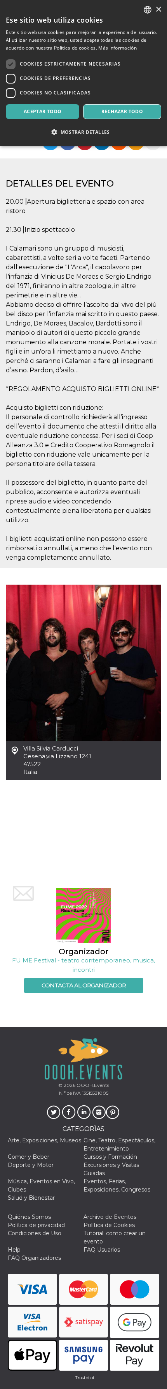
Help (14, 1249)
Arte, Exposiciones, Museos (44, 1140)
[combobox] (147, 10)
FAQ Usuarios (102, 1249)
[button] (83, 132)
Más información (117, 47)
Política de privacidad (36, 1225)
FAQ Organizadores (34, 1257)
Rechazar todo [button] (122, 111)
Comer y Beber (28, 1156)
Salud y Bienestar (31, 1197)
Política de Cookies (109, 1225)
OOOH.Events (92, 1085)
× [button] (158, 9)
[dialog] (83, 73)
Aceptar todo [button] (43, 111)
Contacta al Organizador (84, 985)
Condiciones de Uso (34, 1233)
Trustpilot (84, 1377)
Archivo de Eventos (110, 1216)
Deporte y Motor (31, 1164)
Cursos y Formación (110, 1156)
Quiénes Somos (29, 1216)
